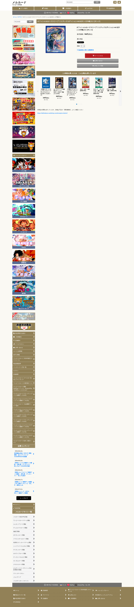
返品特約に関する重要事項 (86, 50)
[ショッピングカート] (115, 2)
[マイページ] (119, 2)
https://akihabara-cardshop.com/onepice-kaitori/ (52, 113)
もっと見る (23, 498)
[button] (98, 66)
